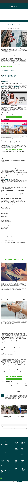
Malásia (2, 473)
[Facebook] (1, 452)
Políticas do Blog (23, 443)
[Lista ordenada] (8, 428)
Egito (1, 465)
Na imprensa (23, 442)
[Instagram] (4, 452)
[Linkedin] (7, 452)
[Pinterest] (5, 452)
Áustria (16, 461)
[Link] (12, 428)
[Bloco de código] (11, 428)
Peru (1, 462)
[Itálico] (5, 428)
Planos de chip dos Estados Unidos (7, 74)
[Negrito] (4, 428)
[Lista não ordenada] (9, 428)
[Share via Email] (19, 391)
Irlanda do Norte (23, 469)
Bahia (22, 449)
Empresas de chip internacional (6, 80)
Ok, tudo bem (19, 481)
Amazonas (16, 449)
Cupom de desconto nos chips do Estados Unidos (9, 75)
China (8, 469)
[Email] (10, 452)
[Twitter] (2, 452)
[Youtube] (8, 452)
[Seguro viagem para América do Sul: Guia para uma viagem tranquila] (7, 409)
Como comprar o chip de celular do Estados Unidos (9, 71)
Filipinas (8, 470)
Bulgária (16, 462)
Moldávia (16, 471)
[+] (14, 428)
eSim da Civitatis (16, 86)
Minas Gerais (23, 450)
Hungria (16, 468)
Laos (8, 472)
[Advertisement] (14, 15)
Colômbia (2, 461)
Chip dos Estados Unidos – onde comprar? (8, 70)
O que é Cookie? (24, 481)
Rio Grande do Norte (23, 454)
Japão (2, 472)
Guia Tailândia (17, 444)
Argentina (2, 460)
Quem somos (16, 442)
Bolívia (8, 460)
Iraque (8, 471)
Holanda (22, 467)
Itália (15, 470)
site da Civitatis (7, 179)
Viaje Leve (12, 28)
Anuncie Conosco (17, 443)
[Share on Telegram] (18, 391)
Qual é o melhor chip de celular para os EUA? (8, 76)
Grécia (16, 467)
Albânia (16, 460)
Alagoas (16, 448)
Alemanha (22, 460)
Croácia (22, 462)
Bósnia (22, 461)
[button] (1, 412)
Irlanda (16, 469)
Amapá (22, 448)
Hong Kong (2, 471)
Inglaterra (22, 468)
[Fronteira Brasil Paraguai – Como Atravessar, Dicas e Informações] (20, 409)
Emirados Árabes (3, 470)
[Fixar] (7, 428)
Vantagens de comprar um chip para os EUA (8, 77)
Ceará (15, 450)
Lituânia (22, 470)
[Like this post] (14, 391)
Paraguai (8, 461)
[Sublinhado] (6, 428)
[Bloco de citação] (10, 428)
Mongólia (8, 473)
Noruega (22, 471)
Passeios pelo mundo (5, 81)
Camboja (2, 469)
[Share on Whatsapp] (17, 391)
